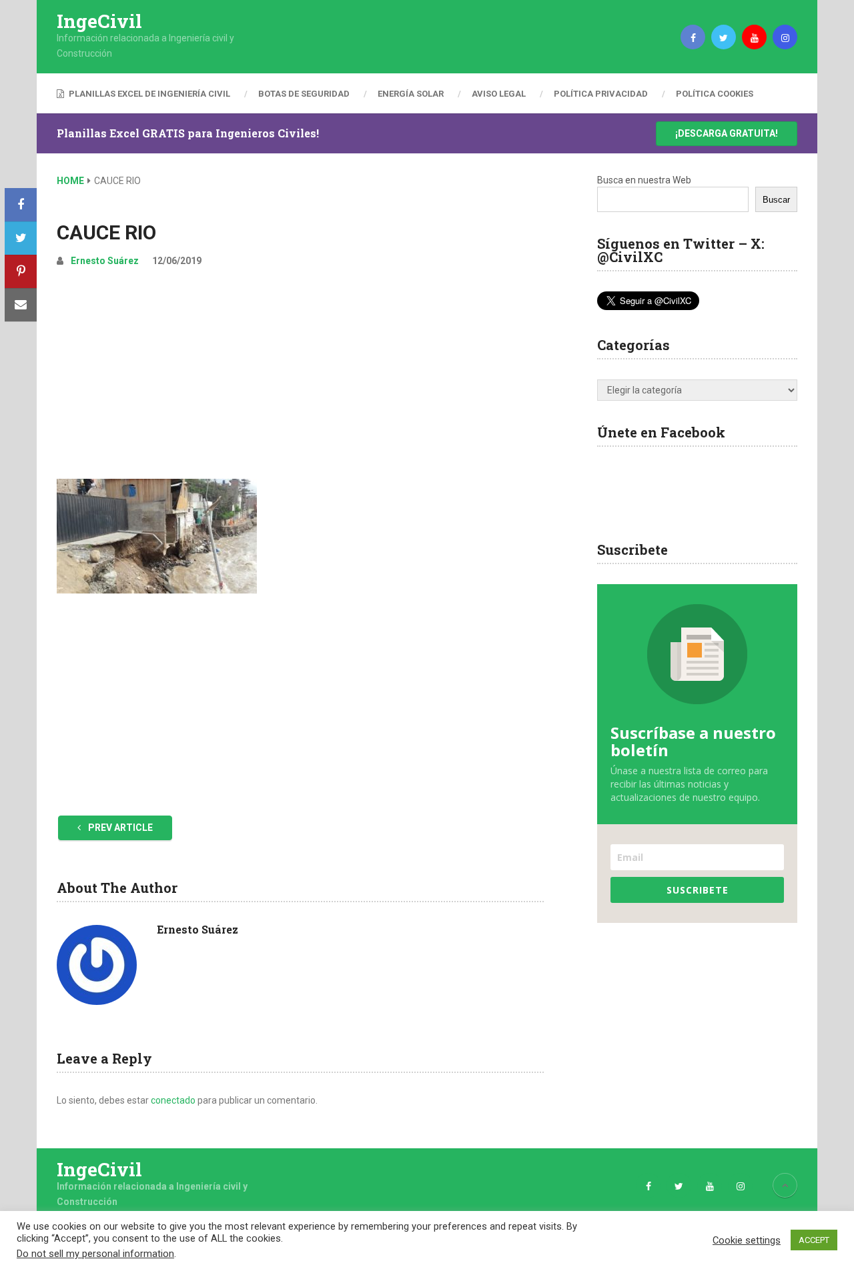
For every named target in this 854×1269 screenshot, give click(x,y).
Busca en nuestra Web (644, 180)
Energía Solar (411, 94)
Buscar (776, 200)
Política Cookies (714, 94)
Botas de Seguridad (304, 94)
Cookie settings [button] (747, 1240)
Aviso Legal (499, 94)
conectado (173, 1100)
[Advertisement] (300, 378)
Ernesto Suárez (105, 260)
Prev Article (119, 827)
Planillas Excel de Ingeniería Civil (148, 94)
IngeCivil (99, 21)
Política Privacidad (601, 94)
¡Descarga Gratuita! (726, 133)
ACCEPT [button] (814, 1240)
